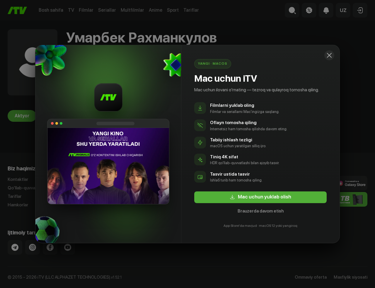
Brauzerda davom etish (261, 211)
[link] (260, 197)
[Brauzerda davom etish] (329, 55)
